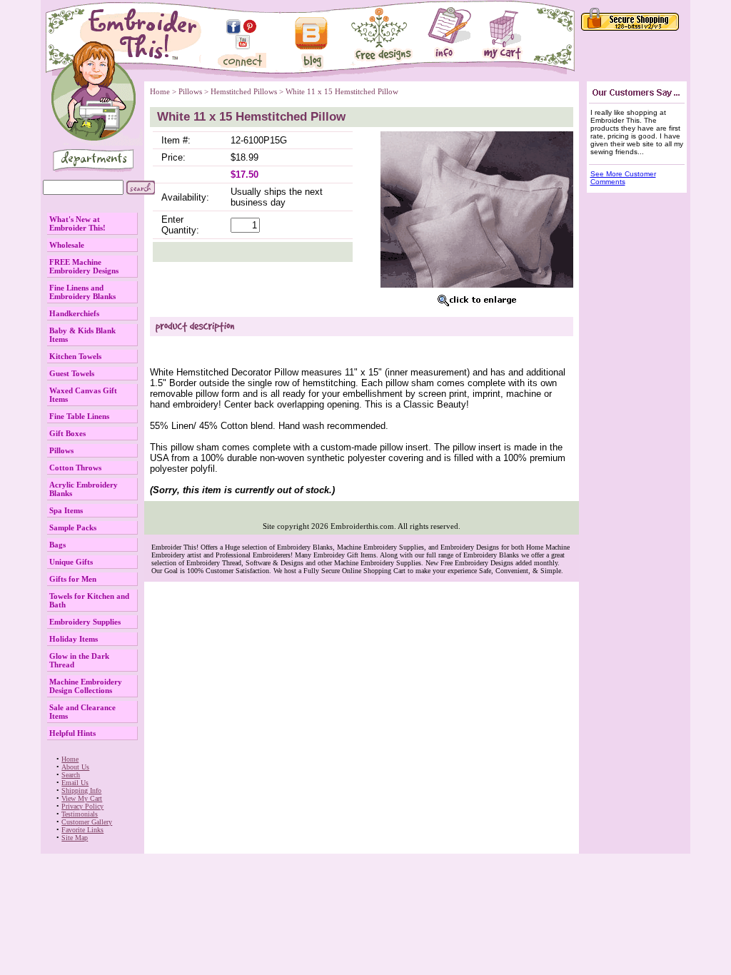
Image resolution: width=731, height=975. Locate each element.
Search (70, 775)
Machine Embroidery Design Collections (85, 685)
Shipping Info (81, 790)
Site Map (74, 838)
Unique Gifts (71, 561)
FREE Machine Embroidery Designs (84, 266)
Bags (57, 544)
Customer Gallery (86, 822)
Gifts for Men (72, 579)
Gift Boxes (67, 433)
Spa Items (66, 510)
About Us (75, 767)
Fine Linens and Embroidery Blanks (82, 291)
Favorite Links (82, 830)
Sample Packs (72, 527)
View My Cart (81, 798)
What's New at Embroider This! (77, 223)
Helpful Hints (72, 733)
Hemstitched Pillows (244, 91)
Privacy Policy (82, 806)
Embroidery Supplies (85, 621)
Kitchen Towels (75, 356)
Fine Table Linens (79, 416)
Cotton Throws (75, 467)
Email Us (75, 783)
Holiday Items (73, 639)
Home (70, 759)
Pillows (61, 450)
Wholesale (66, 245)
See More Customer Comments (623, 178)
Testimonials (79, 814)
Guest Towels (71, 373)
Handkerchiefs (74, 313)
